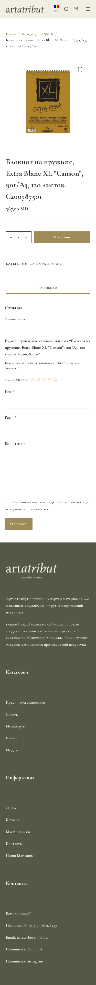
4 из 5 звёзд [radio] (49, 380)
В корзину (62, 237)
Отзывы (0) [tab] (48, 288)
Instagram (35, 961)
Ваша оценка (17, 380)
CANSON (37, 264)
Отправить (18, 523)
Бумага (54, 264)
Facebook (35, 949)
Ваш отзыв (15, 443)
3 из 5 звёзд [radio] (44, 380)
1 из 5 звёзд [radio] (32, 380)
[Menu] (88, 9)
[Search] (66, 9)
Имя (9, 391)
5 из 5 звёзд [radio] (55, 380)
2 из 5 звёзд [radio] (38, 380)
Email (10, 417)
